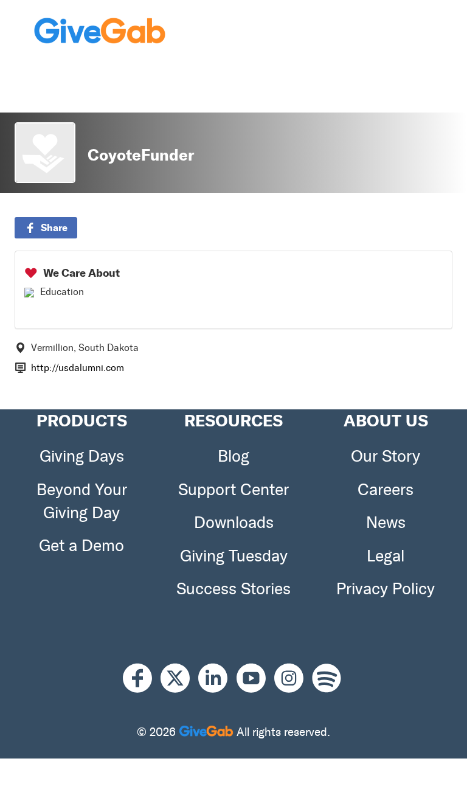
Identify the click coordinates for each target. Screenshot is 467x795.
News (386, 522)
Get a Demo (81, 545)
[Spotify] (326, 678)
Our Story (385, 456)
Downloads (234, 522)
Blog (233, 456)
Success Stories (233, 589)
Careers (385, 489)
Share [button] (54, 227)
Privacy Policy (385, 589)
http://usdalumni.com (77, 367)
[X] (179, 678)
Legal (385, 556)
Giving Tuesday (234, 556)
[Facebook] (142, 678)
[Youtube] (255, 678)
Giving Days (82, 456)
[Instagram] (293, 678)
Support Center (233, 489)
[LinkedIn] (217, 678)
